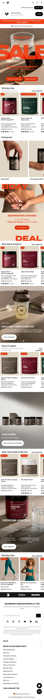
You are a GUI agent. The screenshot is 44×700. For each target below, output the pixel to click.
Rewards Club (8, 671)
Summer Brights (8, 659)
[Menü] (3, 3)
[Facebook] (19, 622)
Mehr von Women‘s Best (15, 646)
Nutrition (38, 7)
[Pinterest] (31, 622)
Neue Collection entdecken (13, 443)
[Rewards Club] (39, 691)
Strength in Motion (9, 656)
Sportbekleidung (27, 7)
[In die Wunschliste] (16, 575)
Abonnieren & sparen (10, 674)
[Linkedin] (36, 622)
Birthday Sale (7, 668)
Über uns (6, 680)
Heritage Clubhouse (10, 662)
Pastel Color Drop (9, 665)
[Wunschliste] (37, 2)
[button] (17, 83)
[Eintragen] (38, 615)
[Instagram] (8, 622)
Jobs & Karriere (8, 677)
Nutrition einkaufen (14, 79)
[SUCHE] (33, 2)
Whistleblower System (11, 683)
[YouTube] (25, 622)
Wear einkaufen (31, 79)
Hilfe (5, 641)
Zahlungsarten (11, 688)
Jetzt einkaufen (37, 91)
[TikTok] (13, 622)
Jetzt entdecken (9, 337)
